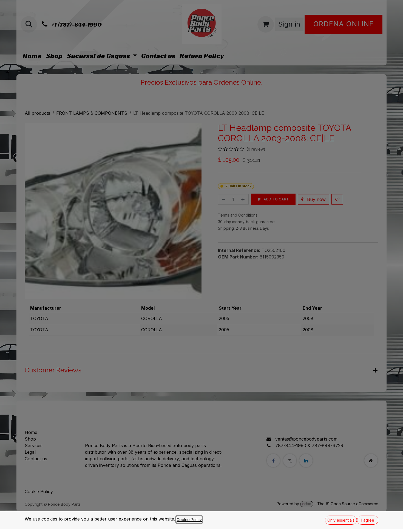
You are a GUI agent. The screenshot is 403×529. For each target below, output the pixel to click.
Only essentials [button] (340, 520)
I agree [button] (367, 520)
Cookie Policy (189, 519)
